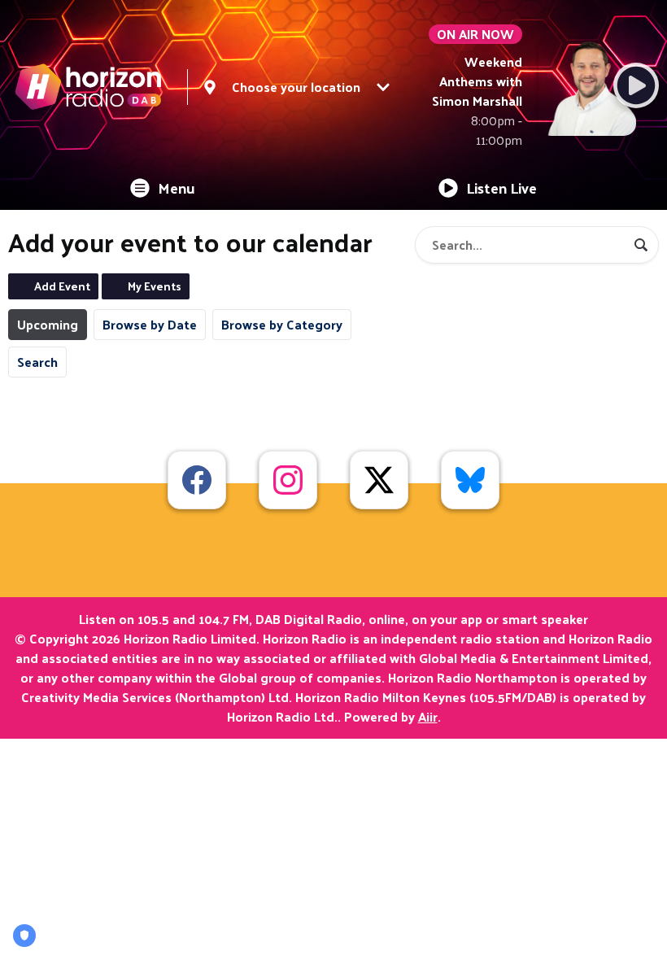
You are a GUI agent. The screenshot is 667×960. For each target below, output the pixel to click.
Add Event (62, 286)
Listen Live (501, 187)
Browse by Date (149, 324)
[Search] (641, 245)
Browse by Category (281, 324)
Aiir (428, 716)
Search (37, 361)
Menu (176, 187)
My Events (154, 286)
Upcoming (47, 324)
